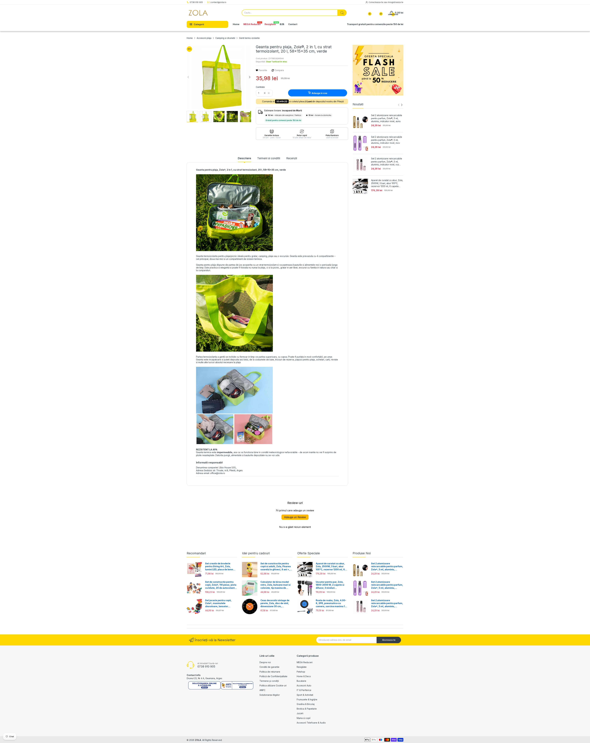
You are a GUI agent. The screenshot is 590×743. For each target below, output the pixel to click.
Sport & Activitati (305, 695)
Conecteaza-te (376, 2)
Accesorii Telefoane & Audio (311, 722)
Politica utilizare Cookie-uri (273, 685)
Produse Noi (362, 553)
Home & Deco (304, 676)
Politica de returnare (270, 671)
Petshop (301, 671)
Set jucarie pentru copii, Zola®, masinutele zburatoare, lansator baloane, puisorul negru (218, 603)
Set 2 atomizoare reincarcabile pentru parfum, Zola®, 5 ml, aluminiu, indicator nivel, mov (386, 140)
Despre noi (265, 662)
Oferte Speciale (308, 553)
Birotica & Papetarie (307, 708)
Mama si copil (303, 718)
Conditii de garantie (269, 667)
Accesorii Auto (304, 685)
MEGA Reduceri (305, 662)
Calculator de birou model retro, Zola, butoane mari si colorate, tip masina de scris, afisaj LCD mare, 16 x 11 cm (275, 585)
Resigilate (302, 667)
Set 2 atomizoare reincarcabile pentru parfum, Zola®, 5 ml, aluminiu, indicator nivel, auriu (386, 118)
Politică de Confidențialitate (273, 676)
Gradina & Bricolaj (306, 704)
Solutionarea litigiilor (270, 695)
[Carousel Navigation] (400, 105)
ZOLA (198, 740)
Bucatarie (301, 681)
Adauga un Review (295, 517)
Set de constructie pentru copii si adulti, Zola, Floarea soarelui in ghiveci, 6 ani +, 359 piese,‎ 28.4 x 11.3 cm (275, 566)
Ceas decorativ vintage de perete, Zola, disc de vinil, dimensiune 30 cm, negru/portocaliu (274, 603)
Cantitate (260, 87)
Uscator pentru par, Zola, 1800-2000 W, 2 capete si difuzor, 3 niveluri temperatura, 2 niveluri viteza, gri (330, 585)
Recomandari (196, 553)
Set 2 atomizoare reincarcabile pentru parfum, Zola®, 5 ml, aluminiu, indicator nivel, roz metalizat (386, 161)
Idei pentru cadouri (256, 553)
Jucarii (300, 713)
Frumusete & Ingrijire (307, 699)
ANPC (262, 690)
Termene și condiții (269, 681)
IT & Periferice (304, 690)
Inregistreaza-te (395, 2)
